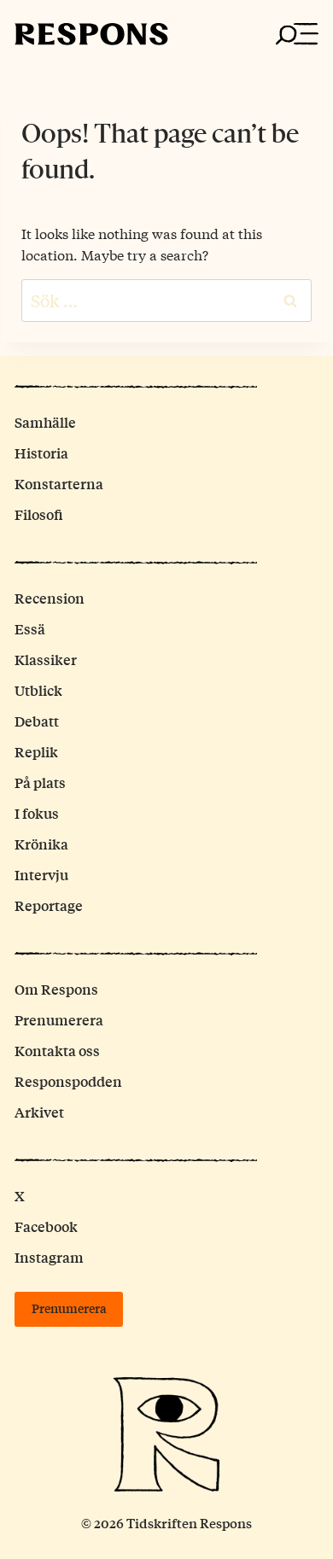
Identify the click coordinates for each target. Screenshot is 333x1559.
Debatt (37, 721)
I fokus (37, 813)
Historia (41, 453)
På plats (40, 782)
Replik (36, 752)
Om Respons (56, 989)
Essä (30, 629)
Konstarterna (59, 483)
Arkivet (39, 1112)
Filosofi (39, 514)
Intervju (41, 875)
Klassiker (46, 659)
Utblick (38, 690)
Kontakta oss (57, 1050)
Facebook (46, 1226)
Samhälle (45, 422)
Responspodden (68, 1081)
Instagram (49, 1257)
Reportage (49, 905)
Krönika (41, 844)
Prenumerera (59, 1020)
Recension (50, 598)
